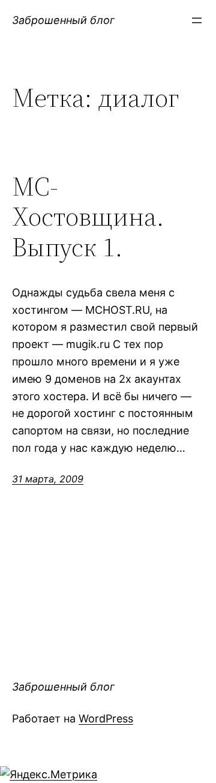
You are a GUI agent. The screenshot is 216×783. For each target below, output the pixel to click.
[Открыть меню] (197, 20)
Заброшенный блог (63, 20)
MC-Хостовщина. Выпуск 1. (88, 217)
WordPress (106, 718)
